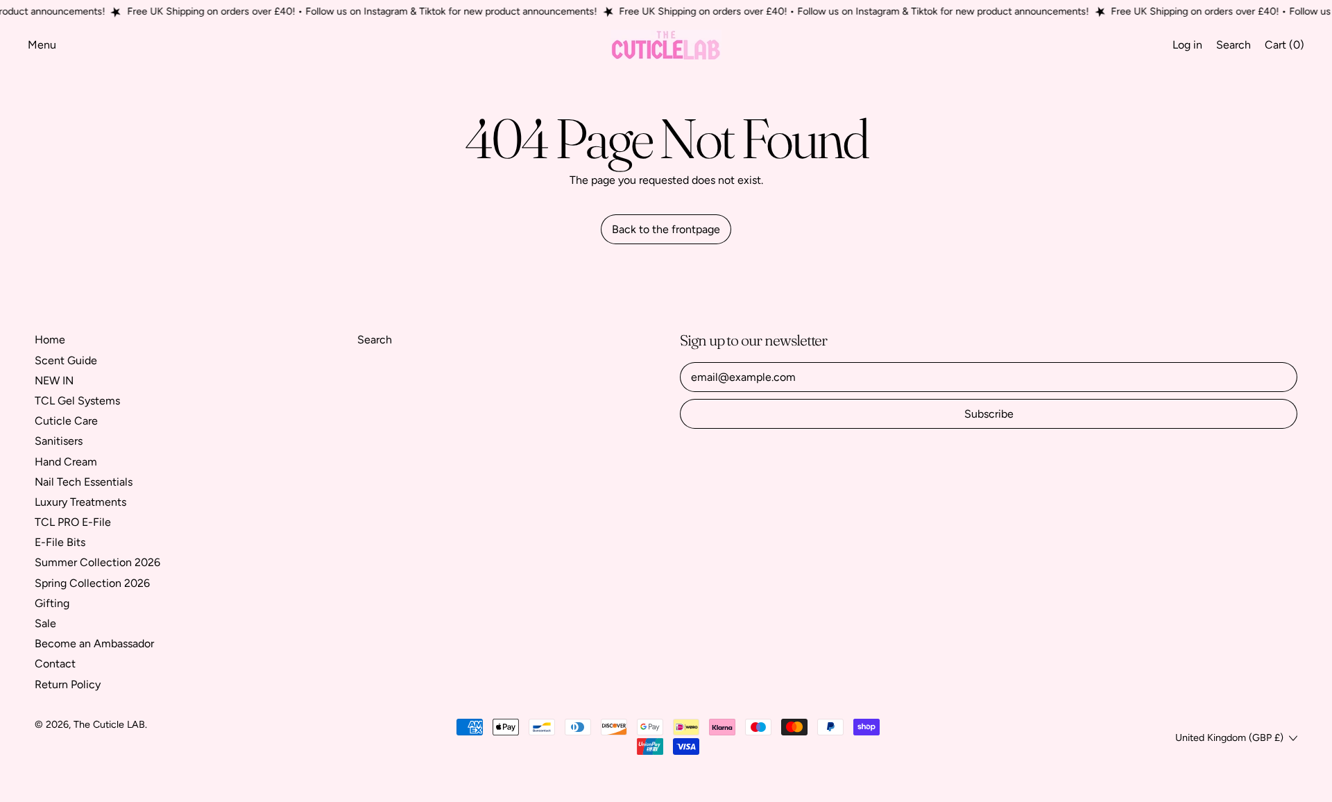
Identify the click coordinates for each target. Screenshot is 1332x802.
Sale (45, 623)
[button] (1233, 44)
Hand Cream (66, 461)
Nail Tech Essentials (84, 481)
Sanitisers (59, 440)
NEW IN (54, 380)
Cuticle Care (66, 420)
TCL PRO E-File (73, 522)
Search (374, 339)
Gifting (52, 603)
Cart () (1284, 48)
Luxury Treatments (80, 502)
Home (50, 339)
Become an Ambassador (94, 643)
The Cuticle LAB (109, 724)
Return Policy (68, 684)
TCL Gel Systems (77, 400)
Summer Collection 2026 (97, 562)
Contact (55, 663)
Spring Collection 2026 (92, 583)
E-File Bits (60, 542)
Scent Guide (66, 360)
